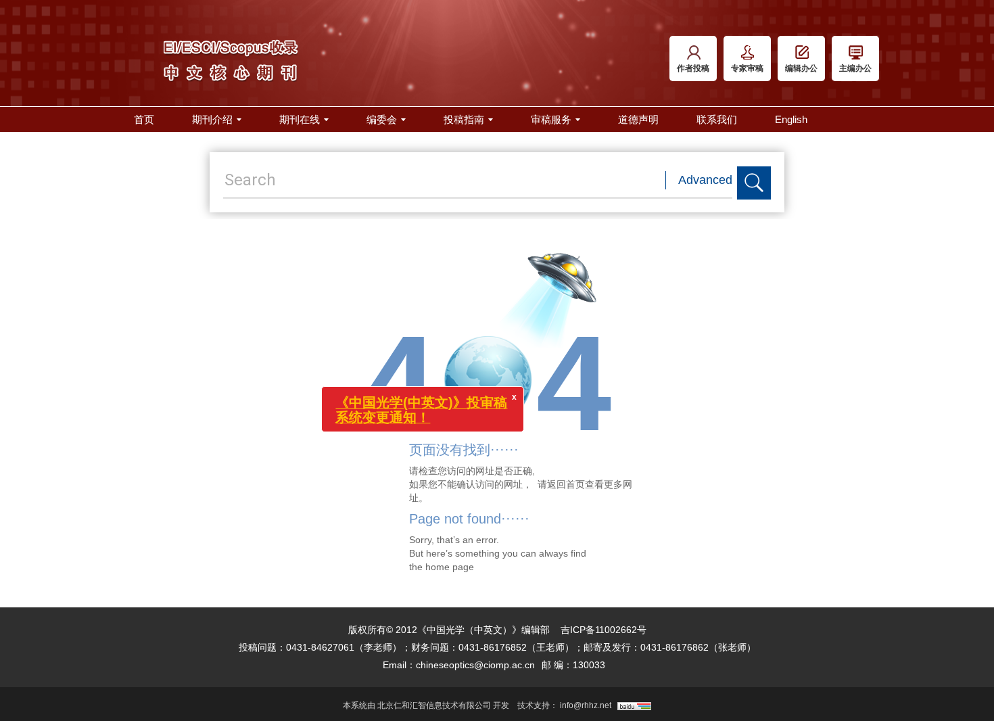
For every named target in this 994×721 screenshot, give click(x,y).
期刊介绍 (212, 119)
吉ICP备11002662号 (603, 629)
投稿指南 (464, 119)
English (791, 119)
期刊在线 (299, 119)
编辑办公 (801, 68)
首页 (144, 119)
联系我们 (716, 119)
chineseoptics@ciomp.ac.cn (475, 664)
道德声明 (638, 119)
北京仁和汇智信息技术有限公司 (434, 705)
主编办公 (855, 68)
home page (449, 566)
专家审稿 (747, 68)
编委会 (381, 119)
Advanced (705, 180)
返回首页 (566, 484)
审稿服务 (551, 119)
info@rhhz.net (585, 705)
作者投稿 (693, 68)
